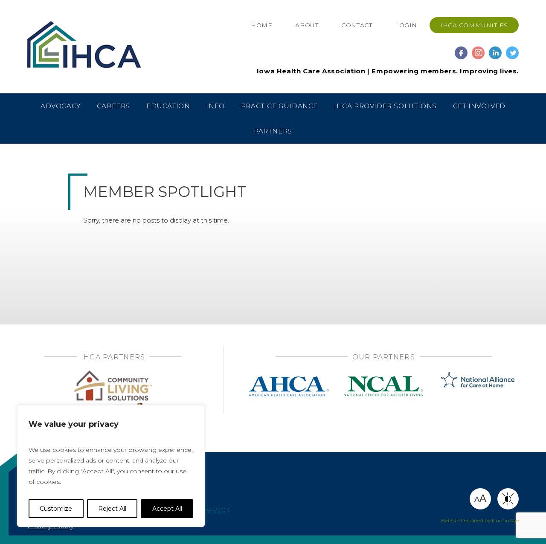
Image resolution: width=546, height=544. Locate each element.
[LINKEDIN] (495, 48)
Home (261, 25)
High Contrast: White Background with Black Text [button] (508, 498)
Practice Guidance (279, 106)
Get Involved (479, 106)
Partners (273, 131)
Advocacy (61, 106)
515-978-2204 (207, 510)
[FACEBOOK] (461, 48)
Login (406, 25)
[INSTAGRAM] (478, 48)
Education (168, 106)
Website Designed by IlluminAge (479, 520)
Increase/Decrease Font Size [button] (480, 498)
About (306, 25)
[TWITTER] (512, 48)
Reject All (112, 508)
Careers (113, 106)
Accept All (167, 508)
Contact (356, 25)
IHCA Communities (474, 25)
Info (215, 106)
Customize (56, 508)
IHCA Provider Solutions (385, 106)
